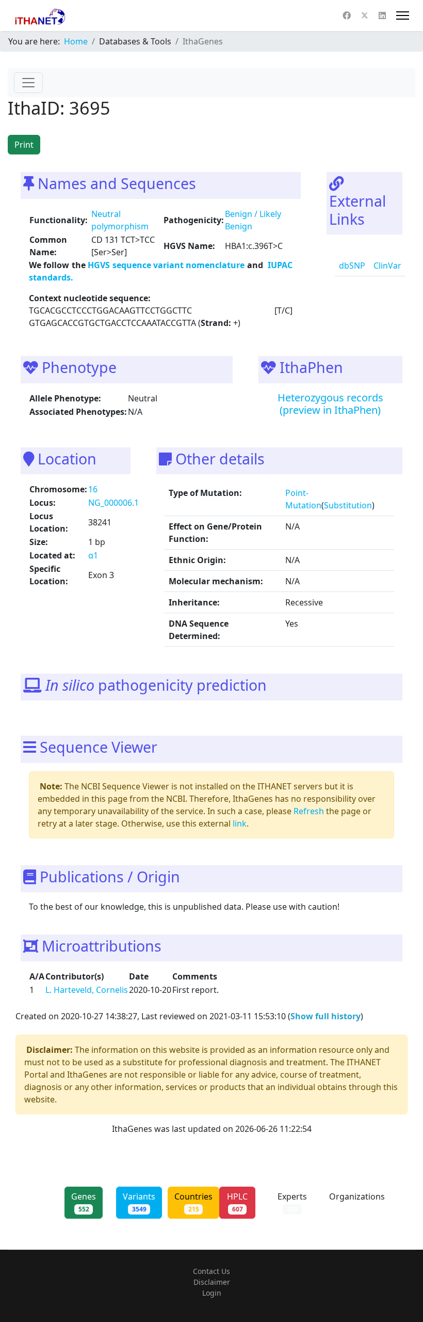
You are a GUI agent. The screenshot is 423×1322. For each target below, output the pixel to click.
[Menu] (402, 15)
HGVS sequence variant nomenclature (167, 265)
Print (24, 144)
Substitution (348, 505)
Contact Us (211, 1271)
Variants (139, 1202)
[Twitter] (364, 15)
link (240, 823)
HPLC (237, 1202)
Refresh (309, 811)
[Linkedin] (382, 15)
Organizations (357, 1202)
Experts (292, 1202)
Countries (193, 1202)
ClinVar (387, 265)
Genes (83, 1202)
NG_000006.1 (113, 502)
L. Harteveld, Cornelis (86, 990)
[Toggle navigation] (28, 82)
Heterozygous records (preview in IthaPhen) (330, 404)
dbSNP (352, 265)
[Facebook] (347, 15)
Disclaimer (211, 1282)
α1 (93, 555)
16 (92, 489)
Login (211, 1293)
